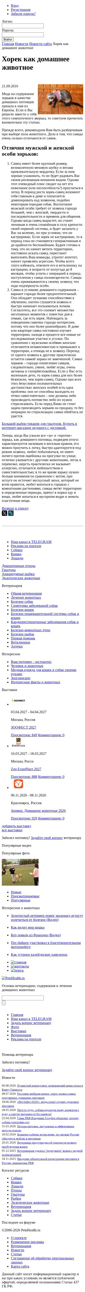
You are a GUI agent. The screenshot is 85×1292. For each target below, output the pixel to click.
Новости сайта (40, 44)
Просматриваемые (25, 896)
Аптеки (17, 646)
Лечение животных (26, 597)
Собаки (16, 550)
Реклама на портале (26, 546)
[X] (4, 513)
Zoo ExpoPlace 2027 (26, 769)
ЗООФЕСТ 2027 (23, 727)
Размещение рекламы (27, 1242)
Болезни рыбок (22, 634)
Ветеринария (21, 1035)
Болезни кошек (22, 610)
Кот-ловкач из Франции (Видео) (36, 935)
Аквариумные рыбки (18, 574)
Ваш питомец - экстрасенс (31, 662)
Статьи (16, 1215)
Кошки (16, 554)
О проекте (19, 1238)
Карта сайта (20, 1266)
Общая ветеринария (26, 593)
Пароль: (8, 30)
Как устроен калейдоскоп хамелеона (39, 954)
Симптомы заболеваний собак (34, 606)
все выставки (12, 830)
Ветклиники (20, 642)
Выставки (18, 1031)
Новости (21, 44)
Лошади (17, 558)
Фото (15, 1027)
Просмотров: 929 (24, 818)
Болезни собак (22, 601)
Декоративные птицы (18, 566)
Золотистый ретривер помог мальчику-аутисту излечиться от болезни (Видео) (47, 918)
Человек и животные (27, 666)
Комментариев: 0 (51, 735)
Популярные (20, 900)
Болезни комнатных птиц (30, 630)
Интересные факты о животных (35, 682)
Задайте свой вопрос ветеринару (27, 1070)
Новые (16, 892)
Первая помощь (23, 638)
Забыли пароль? (23, 14)
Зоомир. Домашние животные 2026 (38, 811)
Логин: (7, 21)
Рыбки (16, 1198)
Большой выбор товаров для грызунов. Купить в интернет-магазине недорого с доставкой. (39, 426)
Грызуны (9, 570)
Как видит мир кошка (27, 927)
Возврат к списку (15, 508)
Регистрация (20, 10)
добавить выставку (16, 826)
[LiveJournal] (11, 513)
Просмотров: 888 (24, 777)
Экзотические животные (21, 578)
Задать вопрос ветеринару (31, 1023)
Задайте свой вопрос (47, 838)
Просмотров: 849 (24, 735)
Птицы (16, 1190)
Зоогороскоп (20, 678)
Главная (8, 44)
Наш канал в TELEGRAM (31, 542)
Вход (15, 5)
